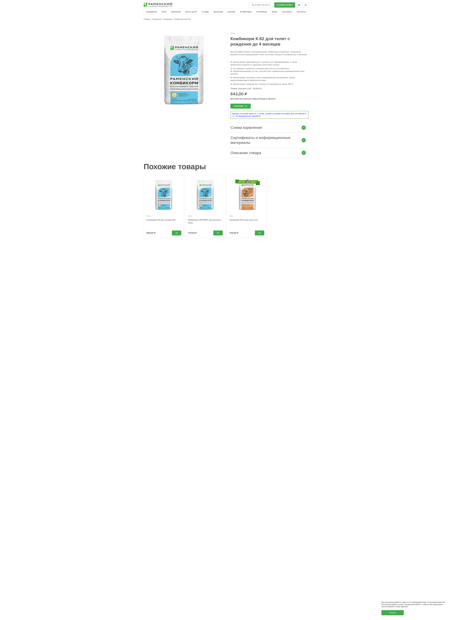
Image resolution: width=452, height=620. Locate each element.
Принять (392, 613)
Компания (176, 12)
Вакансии (218, 12)
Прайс (274, 12)
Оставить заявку (285, 5)
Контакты (301, 12)
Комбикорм (151, 12)
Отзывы (205, 12)
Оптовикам (261, 12)
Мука (164, 12)
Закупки (231, 12)
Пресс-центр (191, 12)
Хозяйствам (246, 12)
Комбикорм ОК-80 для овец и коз (243, 220)
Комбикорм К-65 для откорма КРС (161, 220)
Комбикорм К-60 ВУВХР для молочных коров (204, 221)
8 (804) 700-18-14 (262, 5)
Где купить (287, 12)
